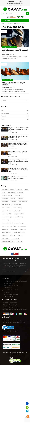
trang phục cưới (15, 238)
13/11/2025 (11, 173)
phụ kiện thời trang (6, 232)
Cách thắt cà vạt (5, 113)
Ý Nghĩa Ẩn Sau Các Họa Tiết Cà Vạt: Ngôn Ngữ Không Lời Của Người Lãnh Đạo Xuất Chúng (18, 129)
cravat (26, 189)
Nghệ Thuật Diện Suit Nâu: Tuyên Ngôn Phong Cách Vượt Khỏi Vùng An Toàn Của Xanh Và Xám (18, 144)
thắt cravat (4, 235)
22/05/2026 (11, 139)
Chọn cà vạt (19, 189)
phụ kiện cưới (14, 229)
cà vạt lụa (13, 198)
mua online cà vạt (19, 217)
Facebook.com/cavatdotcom (11, 294)
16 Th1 (3, 64)
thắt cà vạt (12, 235)
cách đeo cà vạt (6, 210)
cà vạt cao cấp (11, 192)
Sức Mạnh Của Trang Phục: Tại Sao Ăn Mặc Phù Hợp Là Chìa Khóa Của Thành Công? (17, 153)
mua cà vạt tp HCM (6, 214)
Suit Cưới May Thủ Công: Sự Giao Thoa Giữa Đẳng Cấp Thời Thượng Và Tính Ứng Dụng (18, 161)
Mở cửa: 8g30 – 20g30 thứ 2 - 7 (11, 285)
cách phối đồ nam (16, 204)
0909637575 (13, 17)
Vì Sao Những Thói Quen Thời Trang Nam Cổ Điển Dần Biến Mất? (18, 137)
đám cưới (19, 241)
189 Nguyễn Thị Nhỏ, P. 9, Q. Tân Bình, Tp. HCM (15, 281)
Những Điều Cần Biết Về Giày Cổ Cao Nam (13, 84)
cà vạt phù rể (5, 201)
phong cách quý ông (7, 226)
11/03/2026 (11, 148)
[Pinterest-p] (17, 254)
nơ (12, 220)
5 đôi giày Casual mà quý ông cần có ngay (15, 51)
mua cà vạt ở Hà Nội (19, 214)
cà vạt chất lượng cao (7, 195)
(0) (11, 54)
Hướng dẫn (8, 47)
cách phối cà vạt (6, 204)
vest (13, 241)
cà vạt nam (20, 198)
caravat (12, 189)
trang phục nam (6, 241)
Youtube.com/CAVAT (9, 296)
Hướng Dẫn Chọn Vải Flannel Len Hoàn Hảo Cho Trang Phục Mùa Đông (17, 177)
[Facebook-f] (12, 254)
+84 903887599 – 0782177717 (11, 290)
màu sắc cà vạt (5, 220)
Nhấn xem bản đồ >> (9, 283)
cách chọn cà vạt (23, 201)
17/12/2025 (11, 164)
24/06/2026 (11, 132)
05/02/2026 (11, 156)
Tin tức (13, 47)
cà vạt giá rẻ (5, 198)
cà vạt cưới (17, 195)
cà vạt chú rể (20, 192)
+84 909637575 (8, 287)
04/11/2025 (11, 180)
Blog (4, 47)
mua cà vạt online (16, 210)
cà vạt (3, 192)
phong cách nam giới (19, 223)
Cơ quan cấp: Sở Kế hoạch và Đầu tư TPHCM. (14, 322)
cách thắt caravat (6, 207)
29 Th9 (3, 31)
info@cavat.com (8, 292)
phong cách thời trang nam (20, 226)
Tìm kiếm (27, 13)
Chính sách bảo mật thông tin (10, 304)
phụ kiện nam (23, 229)
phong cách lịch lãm (7, 223)
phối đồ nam (5, 229)
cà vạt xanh (13, 201)
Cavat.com (6, 54)
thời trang (20, 235)
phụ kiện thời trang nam (19, 232)
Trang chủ (3, 23)
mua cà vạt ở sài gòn (7, 217)
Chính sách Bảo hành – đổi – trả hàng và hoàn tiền (15, 309)
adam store (5, 189)
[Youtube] (14, 254)
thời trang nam (5, 238)
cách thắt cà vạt (17, 207)
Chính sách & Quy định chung (10, 302)
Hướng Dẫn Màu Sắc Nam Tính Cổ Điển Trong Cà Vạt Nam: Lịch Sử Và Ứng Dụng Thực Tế (18, 170)
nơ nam (18, 220)
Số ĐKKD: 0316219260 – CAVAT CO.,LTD (13, 320)
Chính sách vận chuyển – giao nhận (11, 307)
